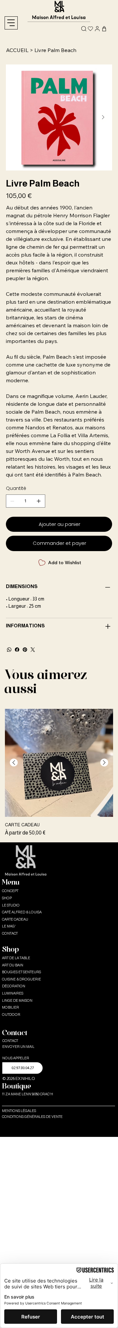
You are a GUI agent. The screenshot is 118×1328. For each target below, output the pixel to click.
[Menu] (11, 22)
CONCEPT (10, 891)
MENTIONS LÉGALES (19, 1111)
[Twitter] (33, 649)
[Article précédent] (14, 762)
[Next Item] (103, 117)
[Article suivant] (104, 762)
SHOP (7, 898)
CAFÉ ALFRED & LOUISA (22, 912)
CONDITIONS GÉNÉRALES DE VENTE (32, 1117)
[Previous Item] (15, 117)
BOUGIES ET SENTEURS (21, 972)
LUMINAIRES (12, 993)
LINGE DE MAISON (17, 1000)
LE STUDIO (11, 905)
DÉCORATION (13, 986)
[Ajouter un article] (38, 501)
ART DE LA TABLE (16, 958)
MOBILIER (10, 1007)
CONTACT (10, 933)
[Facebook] (17, 649)
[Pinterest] (25, 649)
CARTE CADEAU (15, 919)
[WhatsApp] (9, 649)
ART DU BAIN (12, 965)
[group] (59, 773)
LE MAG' (9, 926)
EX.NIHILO (25, 1078)
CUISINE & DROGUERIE (21, 979)
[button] (22, 1068)
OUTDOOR (11, 1014)
